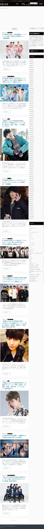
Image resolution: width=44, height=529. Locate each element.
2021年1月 (31, 134)
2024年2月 (31, 61)
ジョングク (32, 238)
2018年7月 (31, 197)
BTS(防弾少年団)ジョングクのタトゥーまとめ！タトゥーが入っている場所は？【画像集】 (14, 182)
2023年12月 (32, 65)
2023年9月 (31, 71)
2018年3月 (31, 205)
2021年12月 (32, 111)
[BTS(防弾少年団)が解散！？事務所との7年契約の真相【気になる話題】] (14, 457)
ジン (30, 240)
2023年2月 (31, 84)
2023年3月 (31, 82)
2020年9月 (31, 142)
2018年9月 (31, 193)
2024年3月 (31, 59)
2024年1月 (31, 63)
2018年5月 (31, 201)
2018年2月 (31, 207)
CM (30, 226)
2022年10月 (32, 92)
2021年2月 (31, 132)
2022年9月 (31, 94)
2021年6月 (31, 124)
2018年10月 (32, 191)
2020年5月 (31, 151)
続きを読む (6, 69)
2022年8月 (31, 96)
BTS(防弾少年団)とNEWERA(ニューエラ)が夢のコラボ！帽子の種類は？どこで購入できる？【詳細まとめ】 (14, 80)
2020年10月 (32, 140)
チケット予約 (32, 244)
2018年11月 (32, 189)
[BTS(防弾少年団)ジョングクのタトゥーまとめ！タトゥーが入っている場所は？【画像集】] (14, 218)
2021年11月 (32, 113)
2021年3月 (31, 130)
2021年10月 (32, 115)
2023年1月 (31, 86)
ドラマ (31, 247)
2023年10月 (32, 69)
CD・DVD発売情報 (35, 4)
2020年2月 (31, 157)
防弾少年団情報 (32, 278)
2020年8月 (31, 145)
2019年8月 (31, 170)
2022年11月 (32, 90)
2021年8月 (31, 119)
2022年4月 (31, 105)
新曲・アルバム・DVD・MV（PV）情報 (36, 254)
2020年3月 (31, 155)
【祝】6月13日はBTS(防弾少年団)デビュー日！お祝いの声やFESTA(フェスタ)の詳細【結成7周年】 (14, 479)
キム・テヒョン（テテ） (34, 232)
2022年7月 (31, 98)
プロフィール (32, 249)
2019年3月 (31, 180)
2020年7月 (31, 147)
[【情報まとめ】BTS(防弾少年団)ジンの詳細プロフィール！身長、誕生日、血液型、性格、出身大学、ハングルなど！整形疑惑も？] (14, 415)
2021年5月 (31, 126)
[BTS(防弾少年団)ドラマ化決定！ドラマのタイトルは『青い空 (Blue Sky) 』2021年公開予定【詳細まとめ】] (14, 257)
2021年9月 (31, 117)
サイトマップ (41, 1)
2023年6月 (31, 75)
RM (30, 230)
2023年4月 (31, 80)
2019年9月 (31, 168)
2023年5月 (31, 78)
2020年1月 (31, 159)
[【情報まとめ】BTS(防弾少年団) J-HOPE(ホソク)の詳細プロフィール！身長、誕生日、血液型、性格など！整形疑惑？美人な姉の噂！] (14, 361)
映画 (30, 256)
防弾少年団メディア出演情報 (35, 269)
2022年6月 (31, 101)
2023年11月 (32, 67)
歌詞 (30, 260)
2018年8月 (31, 195)
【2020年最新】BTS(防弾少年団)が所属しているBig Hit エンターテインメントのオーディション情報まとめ (14, 279)
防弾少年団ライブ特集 (29, 4)
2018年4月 (31, 203)
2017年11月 (32, 214)
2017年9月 (31, 218)
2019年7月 (31, 172)
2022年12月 (32, 88)
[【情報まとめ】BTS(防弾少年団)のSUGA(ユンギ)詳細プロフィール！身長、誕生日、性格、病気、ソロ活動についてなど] (14, 160)
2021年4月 (31, 128)
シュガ (31, 234)
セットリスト (32, 242)
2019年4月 (31, 178)
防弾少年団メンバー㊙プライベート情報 (36, 272)
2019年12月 (32, 161)
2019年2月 (31, 182)
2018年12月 (32, 186)
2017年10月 (32, 216)
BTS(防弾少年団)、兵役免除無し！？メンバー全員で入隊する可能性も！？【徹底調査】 (14, 36)
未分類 (31, 258)
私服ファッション (33, 262)
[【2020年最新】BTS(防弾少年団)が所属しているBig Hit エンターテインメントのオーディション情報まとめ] (14, 301)
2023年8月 (31, 73)
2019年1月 (31, 184)
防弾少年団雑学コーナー (34, 280)
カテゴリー (41, 4)
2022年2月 (31, 109)
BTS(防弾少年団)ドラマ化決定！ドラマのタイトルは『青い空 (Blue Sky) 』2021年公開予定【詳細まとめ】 (14, 242)
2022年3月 (31, 107)
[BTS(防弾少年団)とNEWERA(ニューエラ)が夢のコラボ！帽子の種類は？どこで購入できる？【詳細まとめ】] (14, 100)
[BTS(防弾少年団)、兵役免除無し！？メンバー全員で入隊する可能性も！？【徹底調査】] (14, 58)
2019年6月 (31, 174)
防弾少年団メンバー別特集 (34, 274)
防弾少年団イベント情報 (34, 265)
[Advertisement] (22, 18)
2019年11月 (32, 163)
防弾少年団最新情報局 (9, 526)
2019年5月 (31, 176)
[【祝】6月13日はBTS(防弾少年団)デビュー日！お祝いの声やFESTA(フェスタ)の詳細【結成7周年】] (14, 502)
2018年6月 (31, 199)
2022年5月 (31, 103)
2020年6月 (31, 149)
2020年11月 (32, 138)
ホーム (17, 4)
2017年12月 (32, 212)
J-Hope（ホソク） (33, 228)
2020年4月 (31, 153)
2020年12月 (32, 136)
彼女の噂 (31, 251)
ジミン (31, 236)
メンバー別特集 (23, 4)
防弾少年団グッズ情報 (34, 267)
